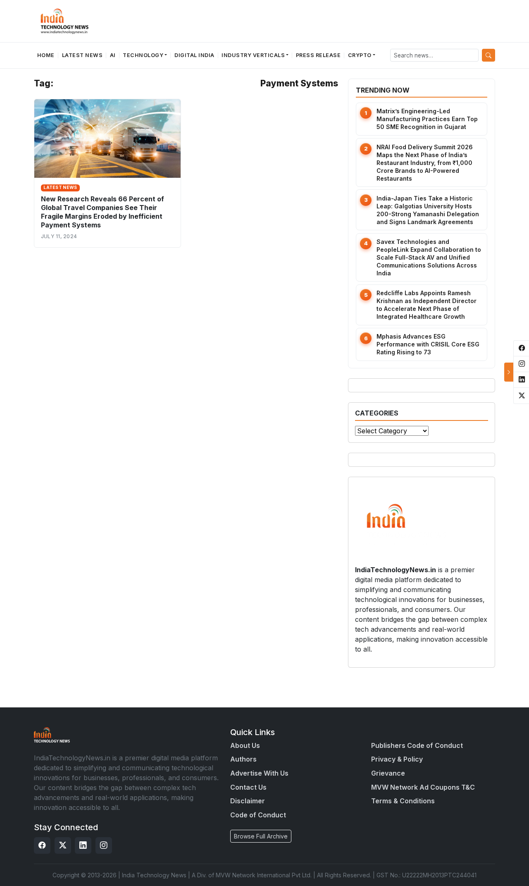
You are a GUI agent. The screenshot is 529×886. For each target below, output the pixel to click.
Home (46, 55)
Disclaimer (247, 801)
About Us (245, 745)
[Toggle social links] (508, 372)
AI (113, 55)
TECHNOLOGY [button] (143, 55)
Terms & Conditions (403, 801)
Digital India (194, 55)
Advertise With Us (259, 773)
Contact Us (248, 787)
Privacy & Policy (397, 759)
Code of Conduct (258, 815)
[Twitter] (63, 845)
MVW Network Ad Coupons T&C (423, 787)
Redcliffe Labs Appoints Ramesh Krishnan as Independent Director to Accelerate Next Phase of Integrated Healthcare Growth (426, 304)
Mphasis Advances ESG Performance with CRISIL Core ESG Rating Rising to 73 (427, 344)
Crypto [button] (360, 55)
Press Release (318, 55)
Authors (243, 759)
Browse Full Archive (261, 836)
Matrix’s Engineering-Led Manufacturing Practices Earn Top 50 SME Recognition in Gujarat (427, 118)
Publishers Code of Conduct (417, 745)
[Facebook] (42, 845)
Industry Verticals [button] (253, 55)
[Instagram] (103, 845)
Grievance (388, 773)
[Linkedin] (83, 845)
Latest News (82, 55)
